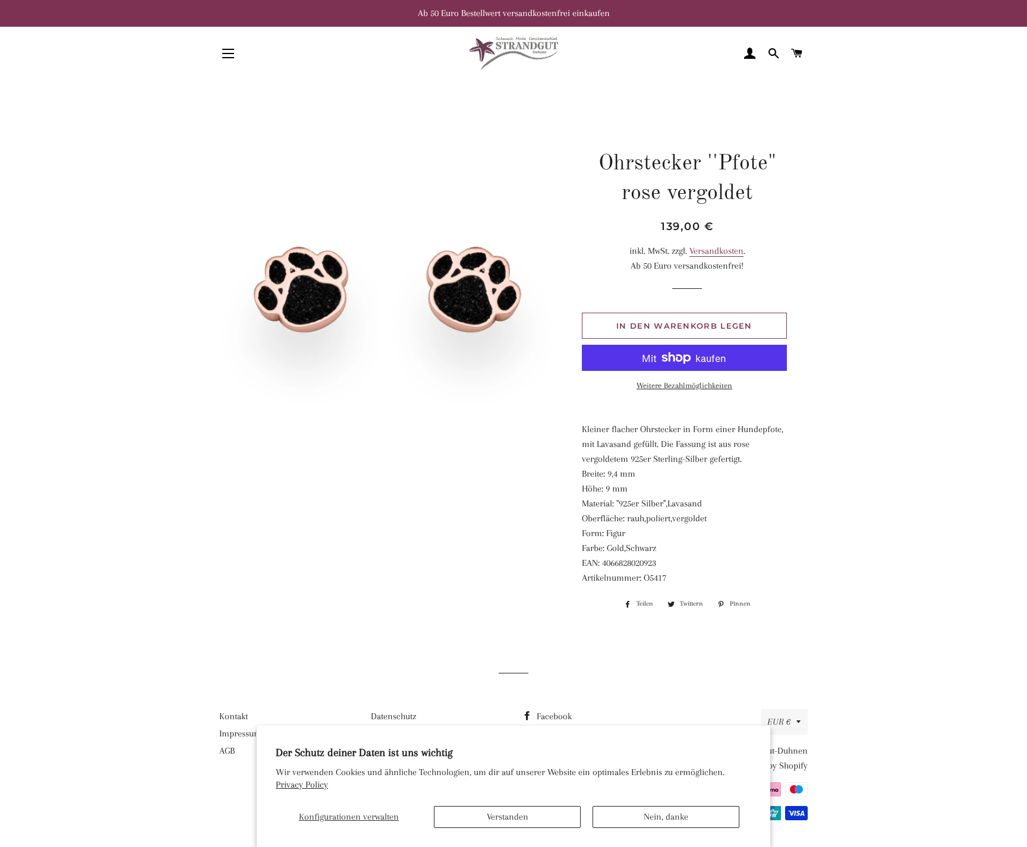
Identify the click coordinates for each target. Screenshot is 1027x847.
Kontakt (233, 716)
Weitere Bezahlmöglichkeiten (684, 385)
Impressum (240, 733)
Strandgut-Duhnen (773, 750)
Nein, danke (666, 816)
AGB (227, 750)
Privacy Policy (302, 784)
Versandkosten (716, 250)
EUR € (778, 721)
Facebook (553, 716)
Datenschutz (393, 716)
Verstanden (507, 816)
